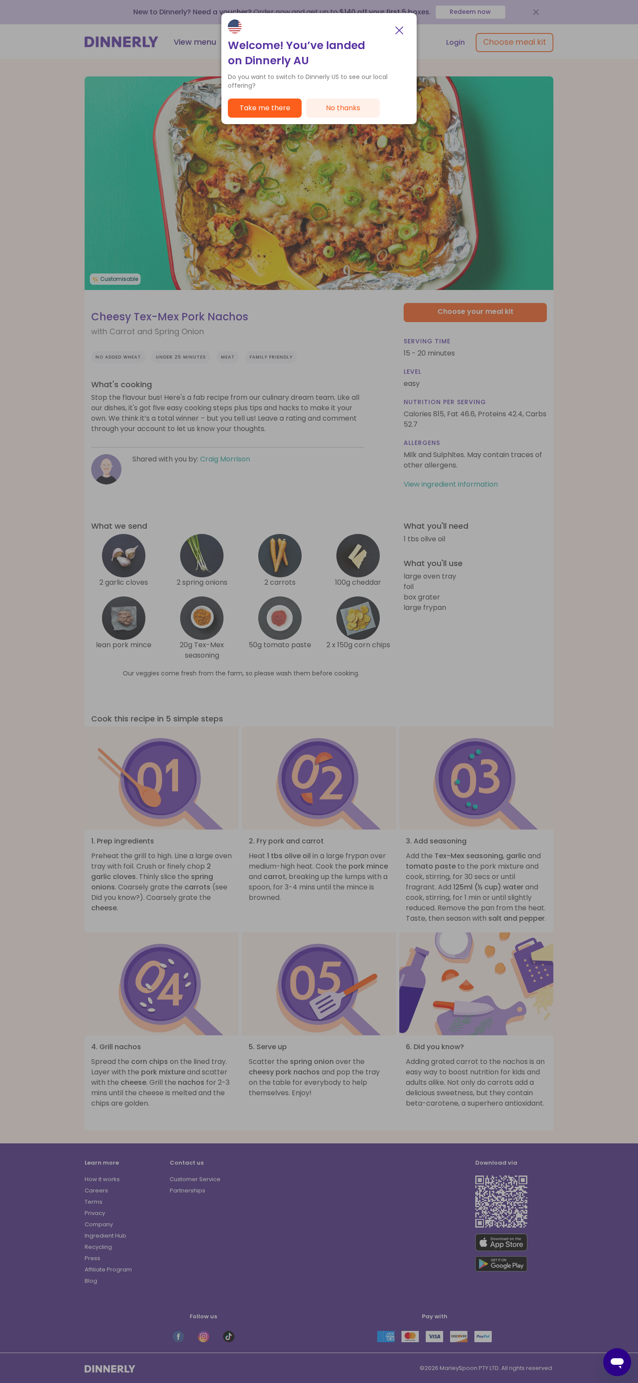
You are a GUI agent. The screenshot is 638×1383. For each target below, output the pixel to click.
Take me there (265, 108)
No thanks (343, 108)
